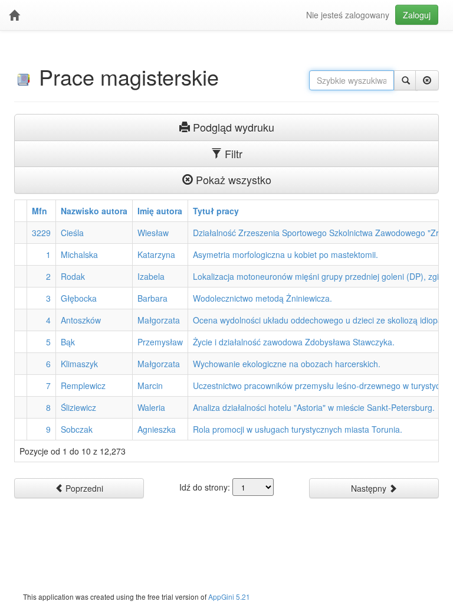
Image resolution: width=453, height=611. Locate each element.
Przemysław (160, 342)
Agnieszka (156, 429)
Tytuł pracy (216, 211)
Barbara (152, 298)
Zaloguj (417, 15)
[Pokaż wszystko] (427, 80)
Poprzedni (83, 488)
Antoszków (81, 320)
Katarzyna (156, 254)
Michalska (79, 254)
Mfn (39, 211)
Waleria (151, 407)
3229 (41, 232)
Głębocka (79, 298)
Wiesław (153, 232)
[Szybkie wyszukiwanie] (406, 80)
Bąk (68, 342)
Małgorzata (158, 320)
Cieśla (72, 232)
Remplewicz (83, 385)
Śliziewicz (78, 407)
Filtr (232, 153)
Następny (370, 488)
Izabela (151, 276)
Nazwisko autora (94, 211)
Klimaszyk (79, 364)
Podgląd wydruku (232, 127)
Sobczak (77, 429)
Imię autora (159, 211)
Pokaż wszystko (232, 179)
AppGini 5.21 (229, 597)
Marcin (150, 385)
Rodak (73, 276)
